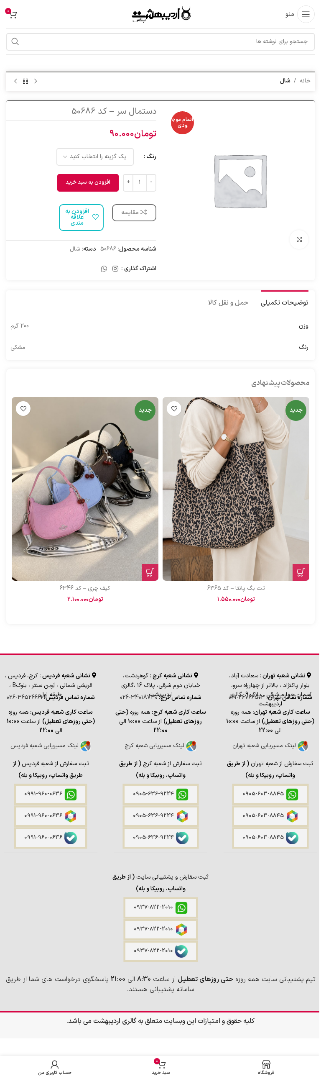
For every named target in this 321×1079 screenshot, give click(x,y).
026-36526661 (25, 697)
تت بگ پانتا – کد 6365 (236, 588)
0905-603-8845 (263, 794)
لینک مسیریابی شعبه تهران (265, 745)
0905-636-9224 (153, 794)
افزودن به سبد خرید (88, 182)
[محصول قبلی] (36, 82)
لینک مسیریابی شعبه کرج (155, 745)
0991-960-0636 (43, 794)
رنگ (151, 156)
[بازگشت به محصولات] (25, 82)
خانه (305, 81)
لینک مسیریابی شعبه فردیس (45, 745)
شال (285, 81)
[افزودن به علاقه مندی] (174, 408)
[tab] (284, 302)
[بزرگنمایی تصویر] (299, 239)
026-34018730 (139, 697)
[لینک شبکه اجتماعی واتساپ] (104, 269)
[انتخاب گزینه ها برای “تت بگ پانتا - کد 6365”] (301, 572)
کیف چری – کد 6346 (85, 588)
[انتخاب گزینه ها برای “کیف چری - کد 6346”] (150, 572)
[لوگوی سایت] (160, 14)
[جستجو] (15, 42)
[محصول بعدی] (15, 82)
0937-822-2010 (153, 907)
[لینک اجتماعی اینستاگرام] (115, 269)
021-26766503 (247, 697)
